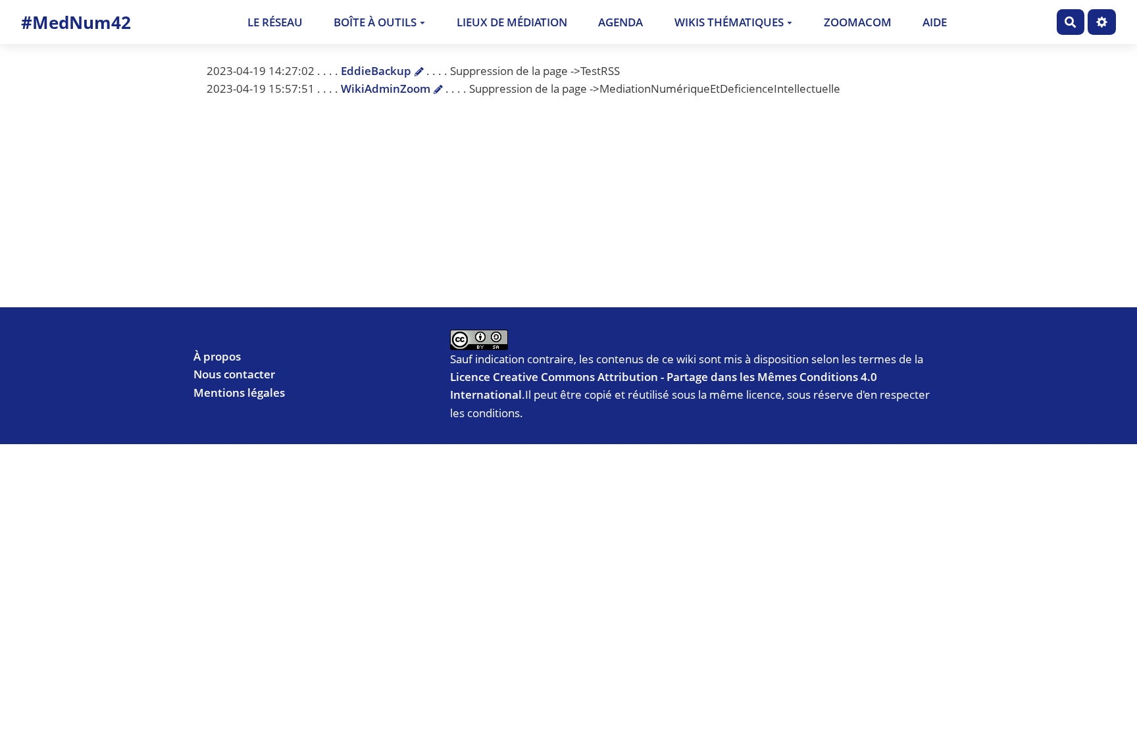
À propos (217, 356)
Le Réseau (275, 22)
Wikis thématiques (729, 22)
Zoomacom (858, 22)
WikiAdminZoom (385, 88)
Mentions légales (239, 392)
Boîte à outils (375, 22)
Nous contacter (234, 374)
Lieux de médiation (512, 22)
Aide (934, 22)
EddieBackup (376, 70)
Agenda (620, 22)
